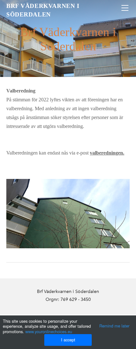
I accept (68, 340)
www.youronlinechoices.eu (48, 331)
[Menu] (125, 8)
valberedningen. (107, 152)
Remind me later (114, 326)
